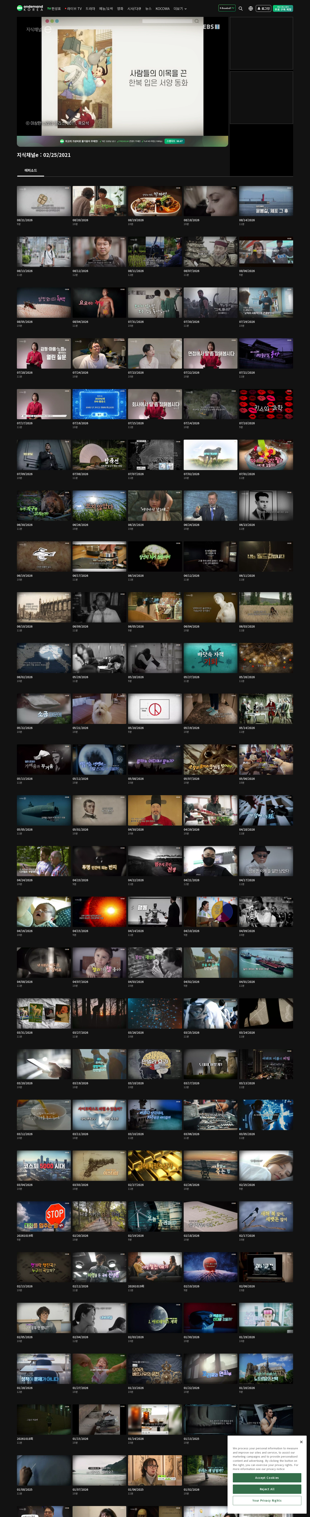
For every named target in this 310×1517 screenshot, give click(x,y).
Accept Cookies (267, 1478)
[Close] (301, 1442)
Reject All (267, 1489)
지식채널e (28, 154)
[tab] (30, 170)
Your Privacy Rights (267, 1500)
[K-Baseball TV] (227, 8)
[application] (122, 76)
